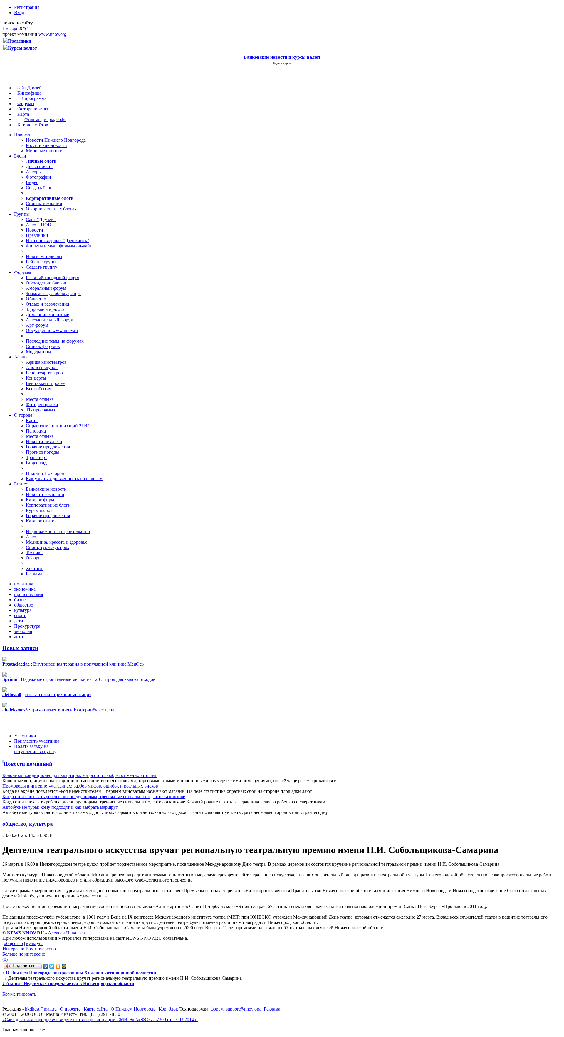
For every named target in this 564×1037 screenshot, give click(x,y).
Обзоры (33, 557)
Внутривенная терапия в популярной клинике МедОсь (88, 663)
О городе (23, 415)
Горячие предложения (48, 446)
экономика (25, 589)
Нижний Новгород (45, 473)
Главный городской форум (52, 277)
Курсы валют (39, 510)
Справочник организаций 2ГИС (58, 425)
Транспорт (36, 457)
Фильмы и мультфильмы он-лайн (59, 245)
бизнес (21, 599)
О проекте (70, 1008)
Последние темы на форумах (55, 341)
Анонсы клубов (42, 367)
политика (23, 583)
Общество (36, 298)
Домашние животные (47, 314)
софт (61, 119)
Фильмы (32, 119)
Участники (25, 735)
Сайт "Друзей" (41, 219)
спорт (20, 615)
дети (18, 620)
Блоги (20, 155)
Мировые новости (44, 150)
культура (22, 610)
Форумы (25, 103)
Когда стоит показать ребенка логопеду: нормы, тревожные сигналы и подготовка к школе (93, 796)
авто (18, 636)
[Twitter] (52, 966)
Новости (22, 134)
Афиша (21, 356)
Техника (34, 552)
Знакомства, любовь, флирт (53, 293)
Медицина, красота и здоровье (56, 542)
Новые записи (20, 648)
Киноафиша (29, 93)
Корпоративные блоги (48, 504)
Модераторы (38, 351)
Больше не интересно (23, 953)
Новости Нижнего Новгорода (56, 140)
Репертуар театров (44, 372)
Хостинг (34, 568)
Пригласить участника (36, 740)
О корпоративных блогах (51, 208)
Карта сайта (96, 1008)
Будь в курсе (282, 63)
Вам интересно (41, 948)
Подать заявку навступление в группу (35, 749)
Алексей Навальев (66, 932)
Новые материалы (44, 256)
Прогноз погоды (42, 452)
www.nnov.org (52, 34)
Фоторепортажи (33, 108)
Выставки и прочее (45, 383)
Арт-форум (37, 325)
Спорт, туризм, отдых (47, 547)
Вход (19, 12)
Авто (31, 536)
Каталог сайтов (32, 124)
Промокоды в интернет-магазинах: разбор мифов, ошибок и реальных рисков (80, 785)
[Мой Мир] (64, 966)
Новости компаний (45, 494)
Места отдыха (40, 399)
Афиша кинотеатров (46, 362)
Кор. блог (168, 1008)
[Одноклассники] (58, 966)
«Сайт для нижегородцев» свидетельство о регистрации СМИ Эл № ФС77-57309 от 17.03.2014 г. (100, 1019)
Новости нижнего (44, 441)
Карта (23, 114)
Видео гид (36, 462)
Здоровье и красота (45, 309)
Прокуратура (27, 626)
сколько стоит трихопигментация (58, 694)
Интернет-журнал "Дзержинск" (57, 240)
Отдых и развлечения (47, 303)
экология (23, 631)
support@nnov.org (243, 1008)
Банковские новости (46, 489)
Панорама (36, 430)
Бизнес (21, 483)
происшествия (28, 594)
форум (217, 1008)
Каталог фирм (40, 499)
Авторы (34, 171)
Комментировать (19, 993)
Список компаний (44, 203)
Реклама (34, 573)
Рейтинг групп (41, 261)
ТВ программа (31, 98)
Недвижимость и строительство (58, 531)
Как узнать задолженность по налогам (64, 478)
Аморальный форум (46, 288)
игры (49, 119)
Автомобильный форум (49, 319)
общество (23, 604)
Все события (38, 388)
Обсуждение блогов (46, 282)
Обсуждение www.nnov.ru (52, 330)
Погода (9, 28)
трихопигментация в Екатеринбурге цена (72, 709)
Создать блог (39, 187)
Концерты (36, 378)
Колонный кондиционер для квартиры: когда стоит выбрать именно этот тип (79, 775)
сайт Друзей (29, 87)
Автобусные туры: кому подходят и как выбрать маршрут (60, 807)
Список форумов (43, 346)
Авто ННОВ (38, 224)
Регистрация (26, 7)
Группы (22, 214)
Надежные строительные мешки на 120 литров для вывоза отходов (88, 679)
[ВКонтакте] (46, 966)
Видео (32, 182)
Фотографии (38, 177)
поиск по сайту (17, 22)
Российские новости (46, 145)
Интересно (13, 948)
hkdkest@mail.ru (41, 1008)
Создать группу (41, 266)
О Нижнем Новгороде (133, 1008)
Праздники (37, 235)
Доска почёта (39, 166)
